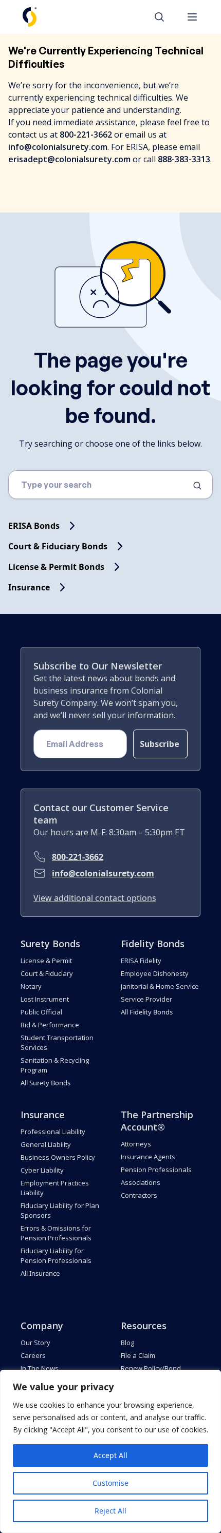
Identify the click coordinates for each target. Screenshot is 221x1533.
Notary (31, 986)
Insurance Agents (148, 1156)
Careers (33, 1355)
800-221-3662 (77, 857)
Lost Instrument (45, 999)
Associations (140, 1182)
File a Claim (138, 1355)
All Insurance (40, 1273)
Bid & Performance (50, 1024)
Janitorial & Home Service (160, 986)
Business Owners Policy (58, 1157)
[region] (110, 1451)
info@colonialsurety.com (103, 873)
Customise (110, 1483)
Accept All (110, 1455)
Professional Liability (53, 1131)
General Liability (46, 1144)
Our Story (35, 1342)
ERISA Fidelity (141, 960)
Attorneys (136, 1143)
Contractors (139, 1195)
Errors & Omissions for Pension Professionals (56, 1232)
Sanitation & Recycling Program (55, 1065)
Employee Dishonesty (155, 973)
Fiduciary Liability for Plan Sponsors (60, 1210)
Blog (127, 1342)
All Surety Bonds (45, 1082)
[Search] (164, 17)
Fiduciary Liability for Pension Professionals (56, 1255)
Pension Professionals (156, 1169)
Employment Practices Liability (55, 1187)
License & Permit (46, 960)
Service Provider (146, 999)
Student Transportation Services (57, 1042)
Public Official (41, 1012)
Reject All (110, 1511)
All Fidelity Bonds (147, 1012)
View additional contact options (94, 898)
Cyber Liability (42, 1170)
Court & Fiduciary (47, 973)
